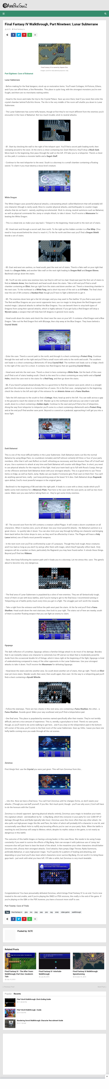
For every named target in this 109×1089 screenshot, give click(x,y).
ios (31, 912)
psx (46, 912)
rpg (51, 912)
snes (56, 912)
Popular (8, 994)
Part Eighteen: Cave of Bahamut (19, 73)
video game (65, 912)
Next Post (101, 987)
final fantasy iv (19, 29)
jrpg (36, 912)
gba (26, 912)
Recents (17, 994)
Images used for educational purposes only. (55, 70)
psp (41, 912)
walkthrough (76, 912)
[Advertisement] (54, 1054)
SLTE (9, 29)
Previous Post (9, 987)
